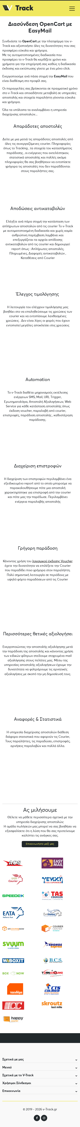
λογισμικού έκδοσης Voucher (52, 561)
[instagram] (44, 1118)
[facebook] (37, 1118)
